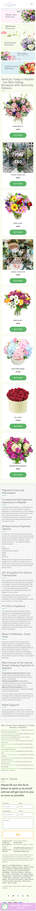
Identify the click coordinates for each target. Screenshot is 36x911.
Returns (4, 883)
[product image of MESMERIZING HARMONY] (18, 448)
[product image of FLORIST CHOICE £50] (18, 157)
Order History (26, 881)
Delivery (26, 867)
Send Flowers (16, 877)
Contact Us (26, 865)
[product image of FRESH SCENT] (18, 206)
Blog (9, 883)
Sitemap (14, 883)
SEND (18, 834)
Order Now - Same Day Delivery (21, 906)
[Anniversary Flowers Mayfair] (18, 67)
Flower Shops (7, 877)
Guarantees (9, 869)
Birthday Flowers (7, 876)
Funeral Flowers (17, 876)
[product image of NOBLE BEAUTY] (18, 109)
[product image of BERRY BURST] (18, 303)
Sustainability (6, 872)
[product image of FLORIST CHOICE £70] (18, 254)
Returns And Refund (23, 870)
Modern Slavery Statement (21, 869)
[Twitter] (13, 896)
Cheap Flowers (15, 874)
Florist (8, 874)
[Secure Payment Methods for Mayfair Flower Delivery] (10, 4)
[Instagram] (18, 896)
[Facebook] (8, 896)
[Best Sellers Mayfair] (18, 55)
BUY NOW (18, 135)
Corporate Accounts (17, 867)
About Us (4, 865)
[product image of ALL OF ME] (18, 400)
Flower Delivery (28, 879)
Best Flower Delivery (27, 874)
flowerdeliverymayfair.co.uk (21, 851)
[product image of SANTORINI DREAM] (18, 351)
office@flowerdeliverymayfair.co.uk (23, 848)
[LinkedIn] (23, 896)
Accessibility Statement (15, 865)
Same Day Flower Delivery (15, 879)
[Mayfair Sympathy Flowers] (18, 44)
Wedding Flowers (28, 876)
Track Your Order (8, 881)
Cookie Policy (6, 867)
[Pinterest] (27, 896)
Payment (4, 870)
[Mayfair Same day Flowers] (18, 16)
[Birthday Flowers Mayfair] (18, 30)
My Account (17, 881)
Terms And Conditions (17, 872)
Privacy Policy (12, 870)
